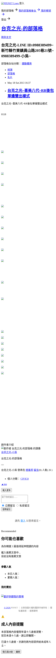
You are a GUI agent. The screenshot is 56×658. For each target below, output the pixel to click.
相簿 (9, 70)
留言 (36, 470)
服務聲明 (34, 611)
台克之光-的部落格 (22, 28)
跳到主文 (6, 37)
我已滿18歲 (7, 652)
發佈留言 (6, 509)
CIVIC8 (25, 478)
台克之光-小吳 (9, 452)
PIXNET (14, 607)
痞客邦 (29, 470)
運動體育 (27, 63)
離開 (18, 652)
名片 (9, 77)
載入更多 (6, 490)
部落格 (11, 73)
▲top (4, 484)
